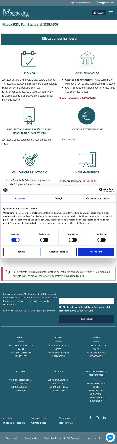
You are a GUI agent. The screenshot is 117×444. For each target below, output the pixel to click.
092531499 (95, 394)
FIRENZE (96, 337)
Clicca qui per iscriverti (59, 38)
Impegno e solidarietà (14, 422)
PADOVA (58, 371)
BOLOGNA (21, 371)
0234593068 (20, 352)
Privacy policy (12, 438)
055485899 (95, 352)
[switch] (44, 240)
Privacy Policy (93, 307)
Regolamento (66, 422)
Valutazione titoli (67, 418)
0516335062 (20, 387)
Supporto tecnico (39, 418)
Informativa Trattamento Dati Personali (61, 438)
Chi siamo (8, 418)
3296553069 (93, 397)
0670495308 (58, 352)
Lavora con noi (93, 438)
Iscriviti (89, 318)
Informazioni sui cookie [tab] (96, 198)
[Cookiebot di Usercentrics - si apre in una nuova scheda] (101, 190)
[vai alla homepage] (16, 13)
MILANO (21, 337)
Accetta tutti (96, 251)
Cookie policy (31, 438)
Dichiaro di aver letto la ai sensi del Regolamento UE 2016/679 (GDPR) (85, 309)
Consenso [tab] (20, 198)
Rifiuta (21, 251)
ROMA (58, 337)
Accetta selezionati (58, 251)
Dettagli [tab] (58, 198)
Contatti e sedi (38, 422)
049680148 (58, 387)
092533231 (97, 390)
